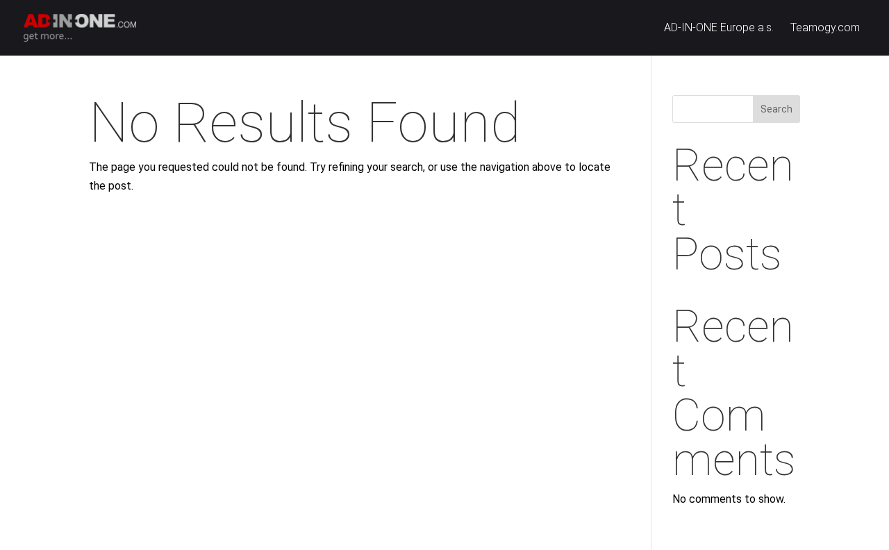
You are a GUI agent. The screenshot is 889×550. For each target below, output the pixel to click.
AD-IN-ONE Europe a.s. (719, 28)
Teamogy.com (825, 28)
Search (776, 109)
